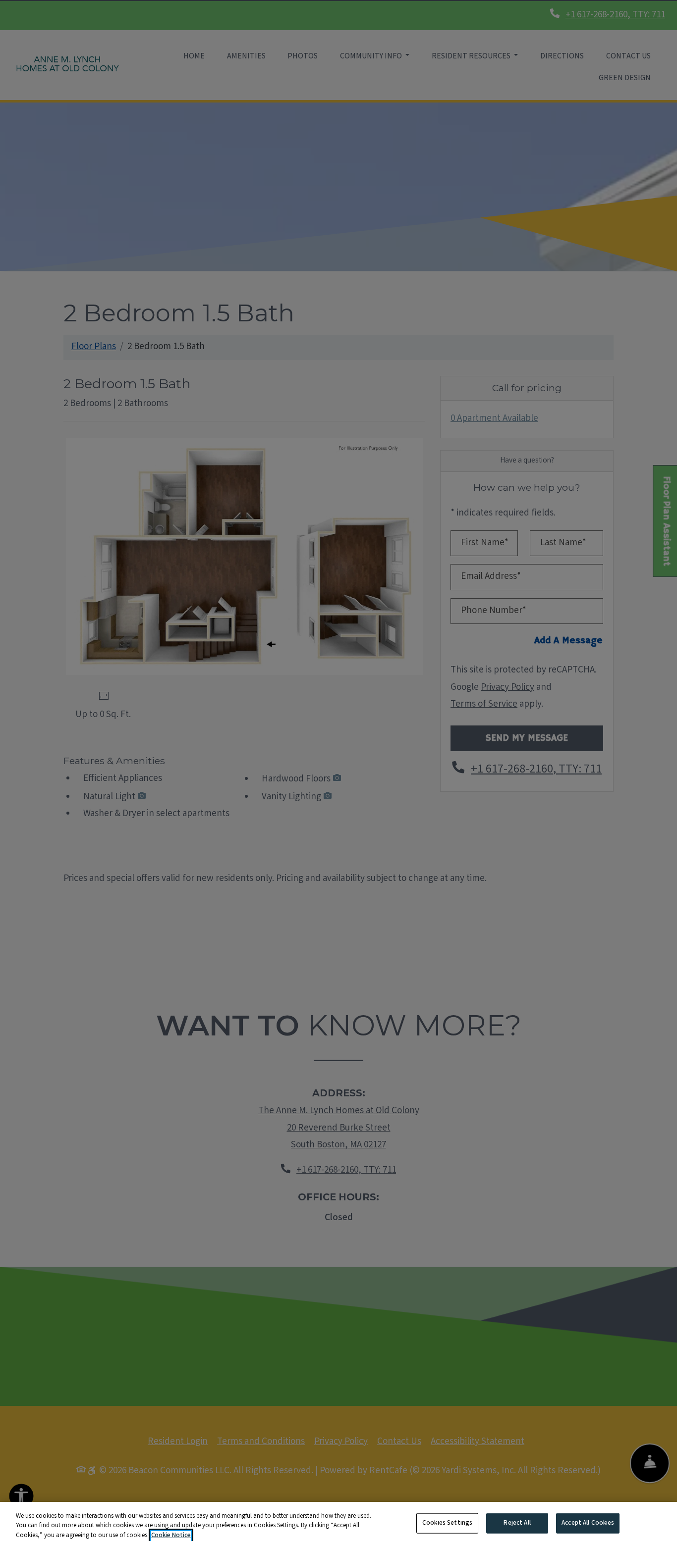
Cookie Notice (171, 1536)
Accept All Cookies (588, 1523)
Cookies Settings (447, 1523)
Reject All (517, 1523)
